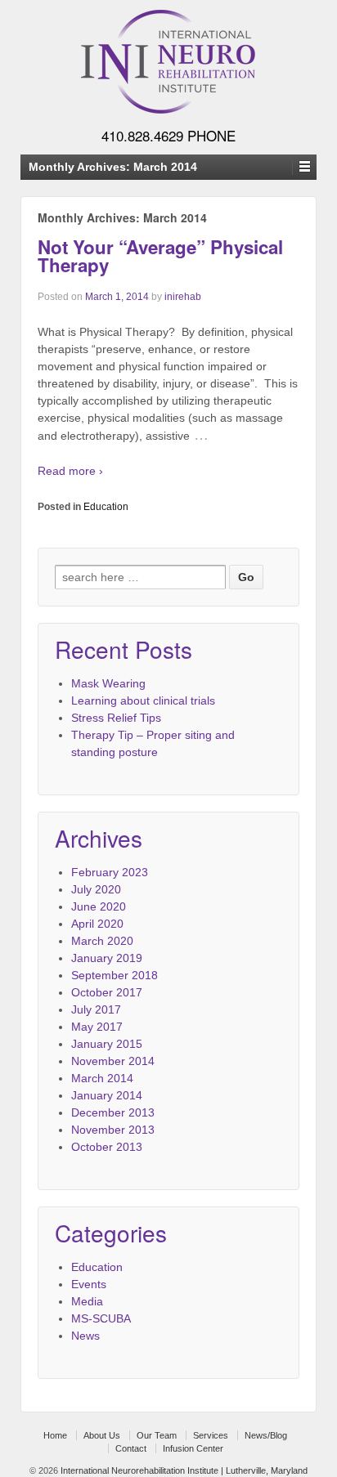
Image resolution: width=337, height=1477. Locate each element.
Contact (130, 1448)
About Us (101, 1435)
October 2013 (106, 1146)
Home (55, 1435)
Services (210, 1435)
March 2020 (102, 940)
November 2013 (113, 1129)
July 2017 (96, 1009)
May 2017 (97, 1026)
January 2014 (106, 1095)
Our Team (157, 1435)
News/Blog (266, 1435)
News (85, 1335)
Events (88, 1284)
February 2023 (109, 872)
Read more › (70, 470)
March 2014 (102, 1078)
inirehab (182, 296)
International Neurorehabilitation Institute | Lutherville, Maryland (183, 1470)
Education (105, 506)
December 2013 (113, 1112)
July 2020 (96, 889)
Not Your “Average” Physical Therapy (160, 256)
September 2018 (114, 975)
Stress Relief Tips (116, 717)
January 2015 (106, 1043)
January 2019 (106, 958)
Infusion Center (193, 1448)
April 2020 (97, 923)
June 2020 (98, 906)
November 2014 (113, 1060)
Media (87, 1301)
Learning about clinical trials (143, 700)
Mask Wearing (108, 683)
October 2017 (106, 992)
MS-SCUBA (101, 1318)
